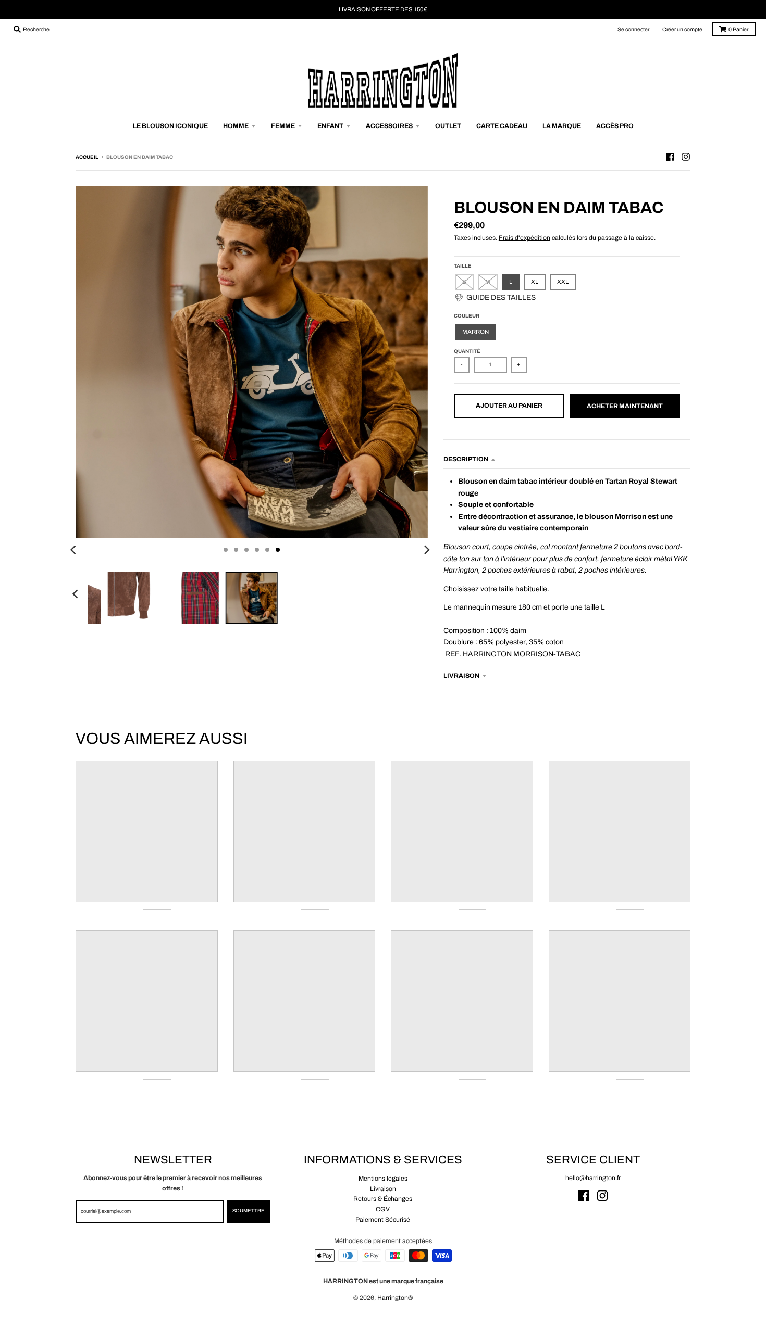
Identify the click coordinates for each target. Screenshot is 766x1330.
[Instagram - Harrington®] (685, 156)
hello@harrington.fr (593, 1178)
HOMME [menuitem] (236, 126)
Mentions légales (383, 1178)
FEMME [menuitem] (283, 126)
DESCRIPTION (465, 459)
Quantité (467, 351)
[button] (495, 297)
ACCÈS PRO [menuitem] (615, 126)
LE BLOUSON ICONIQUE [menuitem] (170, 126)
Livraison (383, 1189)
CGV (383, 1209)
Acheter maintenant (625, 406)
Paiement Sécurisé (382, 1219)
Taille (463, 266)
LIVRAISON (461, 675)
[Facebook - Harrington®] (670, 156)
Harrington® (395, 1297)
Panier (738, 29)
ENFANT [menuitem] (330, 126)
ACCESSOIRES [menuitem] (389, 126)
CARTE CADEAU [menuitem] (501, 126)
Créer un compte (682, 29)
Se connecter (633, 29)
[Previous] (74, 549)
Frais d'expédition (524, 238)
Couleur (466, 316)
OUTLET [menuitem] (448, 126)
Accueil (87, 157)
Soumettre (248, 1210)
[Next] (426, 549)
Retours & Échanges (382, 1198)
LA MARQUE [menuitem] (561, 126)
